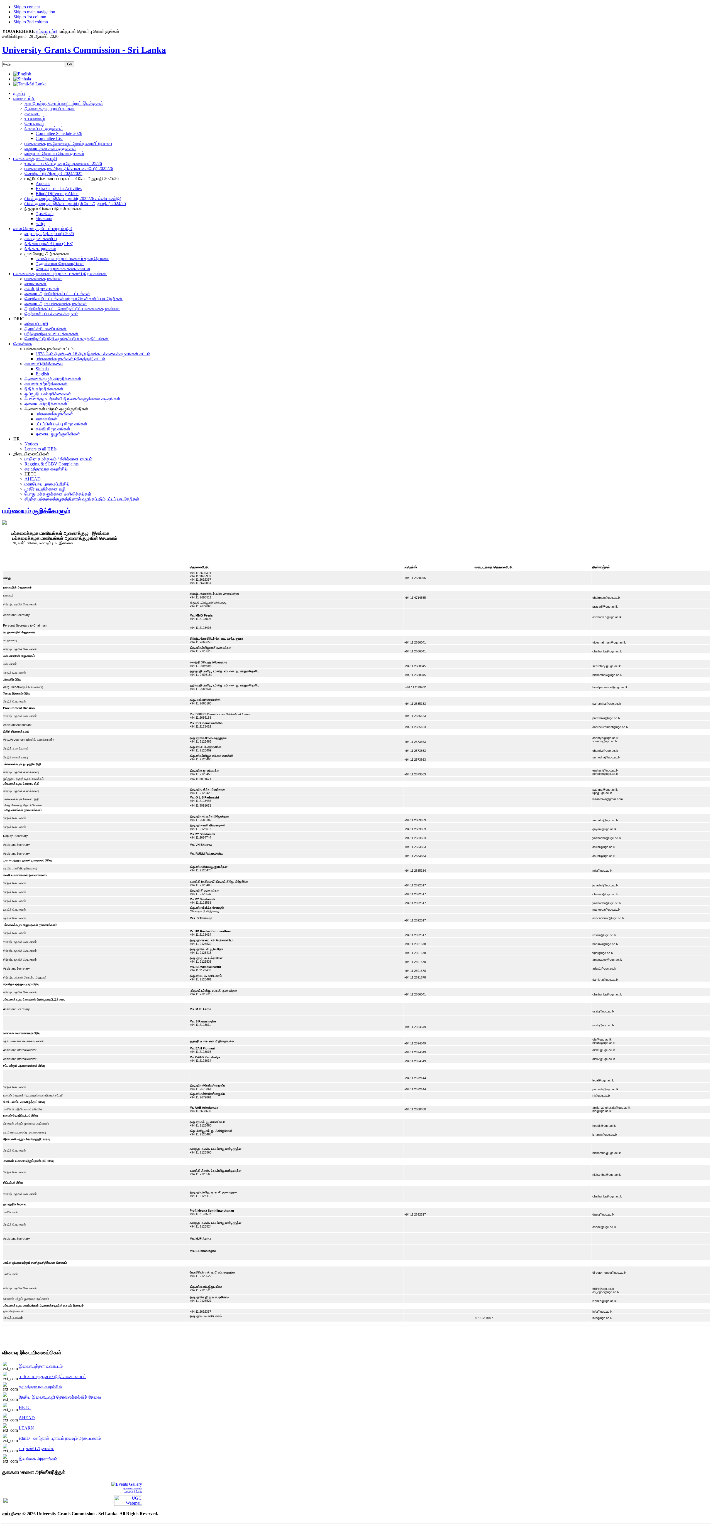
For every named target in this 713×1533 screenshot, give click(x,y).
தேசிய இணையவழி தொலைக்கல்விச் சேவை (60, 1397)
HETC (25, 1407)
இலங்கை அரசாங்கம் (38, 1458)
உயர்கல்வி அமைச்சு (36, 1448)
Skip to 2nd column (30, 21)
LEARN (26, 1428)
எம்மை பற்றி (46, 31)
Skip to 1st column (29, 16)
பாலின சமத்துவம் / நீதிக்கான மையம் (52, 1376)
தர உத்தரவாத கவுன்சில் (40, 1386)
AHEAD (27, 1417)
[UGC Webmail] (128, 1500)
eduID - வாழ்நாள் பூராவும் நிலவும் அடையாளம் (60, 1438)
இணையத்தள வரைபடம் (41, 1366)
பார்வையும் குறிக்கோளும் (36, 510)
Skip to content (26, 6)
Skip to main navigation (34, 11)
